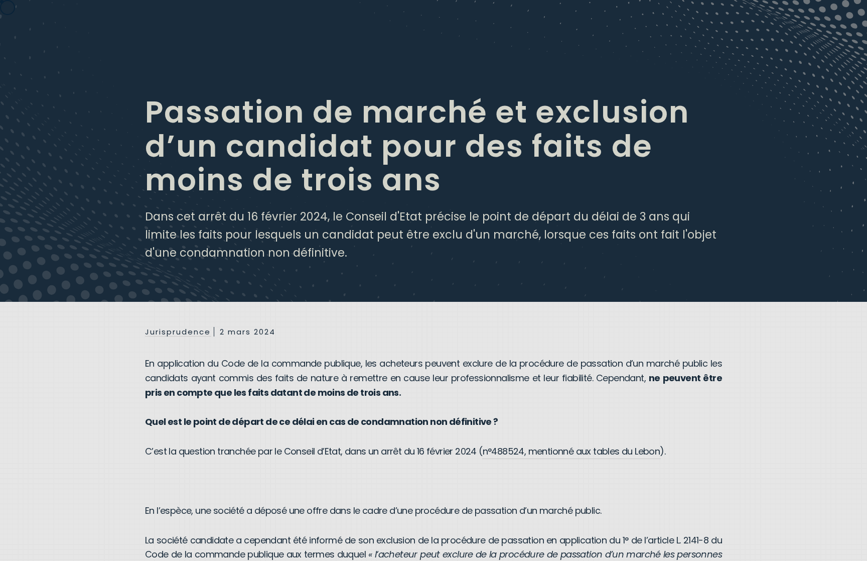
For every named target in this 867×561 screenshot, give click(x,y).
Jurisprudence (178, 332)
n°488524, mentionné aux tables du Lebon (571, 451)
